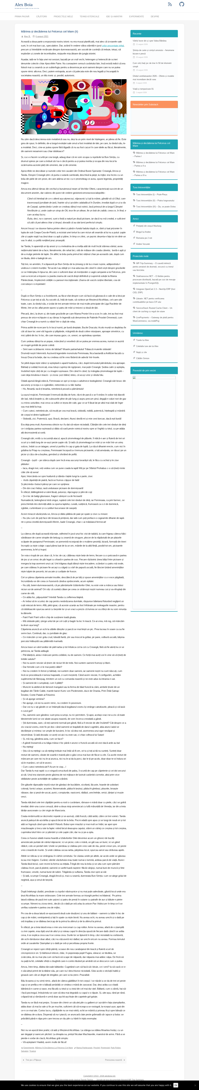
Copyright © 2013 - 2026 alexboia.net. (99, 1076)
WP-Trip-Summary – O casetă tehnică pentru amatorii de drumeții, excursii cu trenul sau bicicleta (153, 266)
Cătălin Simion (142, 358)
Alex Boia (23, 4)
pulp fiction (116, 1048)
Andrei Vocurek (143, 244)
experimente (28, 1048)
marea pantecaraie (84, 1048)
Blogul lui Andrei (143, 232)
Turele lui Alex (142, 340)
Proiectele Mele (63, 16)
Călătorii (41, 16)
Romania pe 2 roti (144, 238)
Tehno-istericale (89, 16)
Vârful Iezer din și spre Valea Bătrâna (149, 41)
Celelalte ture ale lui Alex (147, 346)
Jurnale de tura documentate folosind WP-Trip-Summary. (120, 1080)
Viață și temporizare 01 (143, 89)
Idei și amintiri (114, 16)
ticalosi (32, 1051)
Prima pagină (22, 16)
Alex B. (27, 36)
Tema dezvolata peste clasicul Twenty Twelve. (74, 1080)
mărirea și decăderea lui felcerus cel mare (54, 1048)
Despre (155, 16)
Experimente (136, 16)
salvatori (24, 1051)
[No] (195, 1085)
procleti (96, 1048)
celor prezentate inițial (113, 45)
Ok (175, 1085)
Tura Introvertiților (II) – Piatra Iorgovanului (155, 200)
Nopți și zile (141, 352)
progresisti (105, 1048)
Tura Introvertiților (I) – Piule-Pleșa (151, 194)
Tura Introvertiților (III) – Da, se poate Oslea (156, 206)
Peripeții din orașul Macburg (148, 226)
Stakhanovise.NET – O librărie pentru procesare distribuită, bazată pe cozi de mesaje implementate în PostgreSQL (154, 279)
